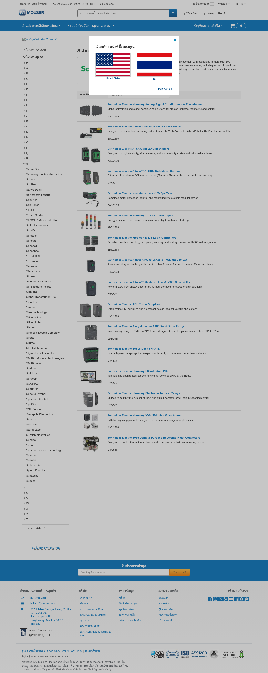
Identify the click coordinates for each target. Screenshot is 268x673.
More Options (165, 88)
